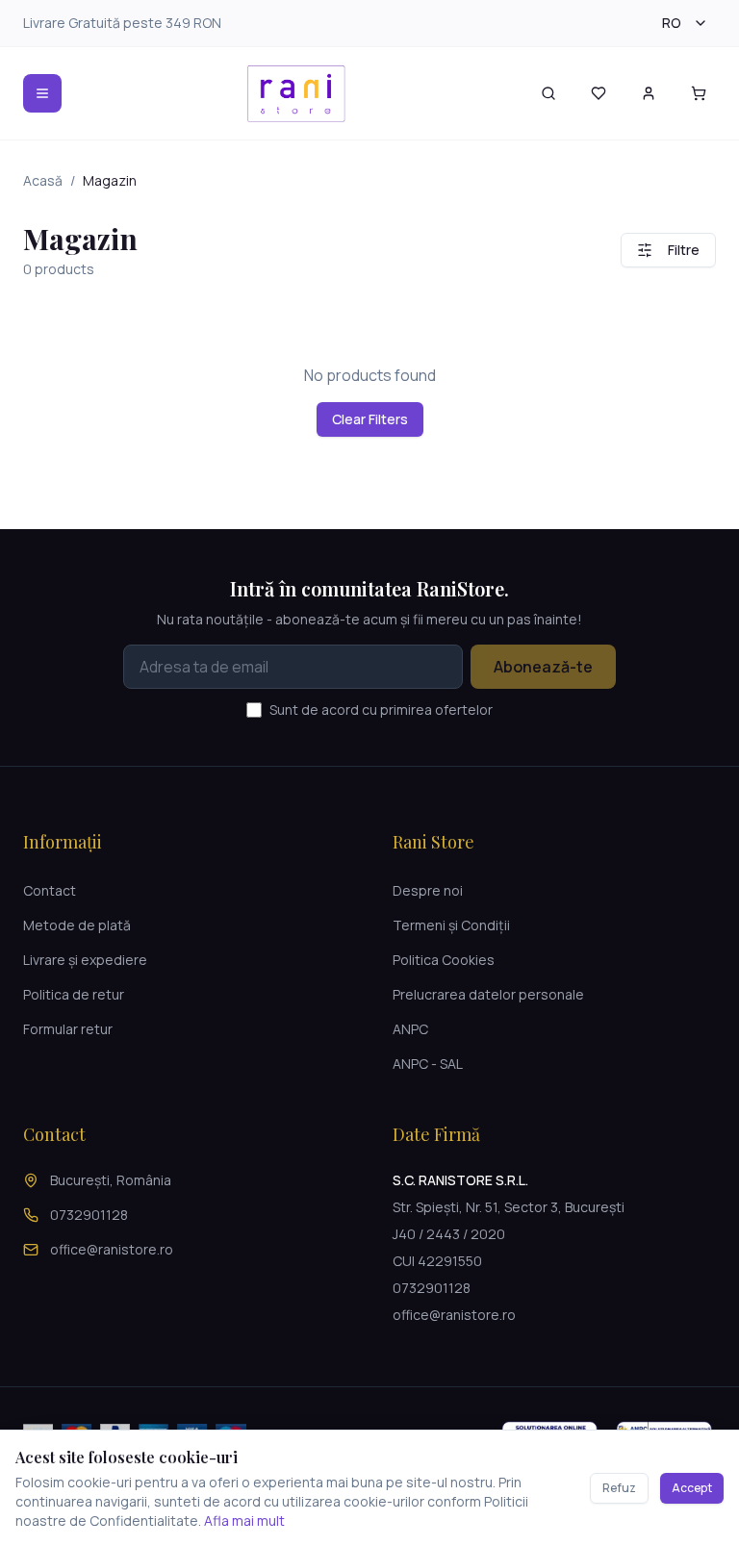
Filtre (684, 250)
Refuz (619, 1488)
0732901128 (89, 1214)
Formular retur (68, 1029)
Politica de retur (73, 994)
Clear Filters (370, 419)
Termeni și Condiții (451, 925)
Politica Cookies (444, 959)
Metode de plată (77, 925)
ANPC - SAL (428, 1063)
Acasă (43, 180)
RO (671, 22)
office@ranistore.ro (111, 1249)
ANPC (410, 1029)
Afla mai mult (244, 1520)
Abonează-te (543, 666)
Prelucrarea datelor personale (488, 994)
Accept (692, 1488)
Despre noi (428, 890)
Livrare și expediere (85, 959)
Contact (49, 890)
